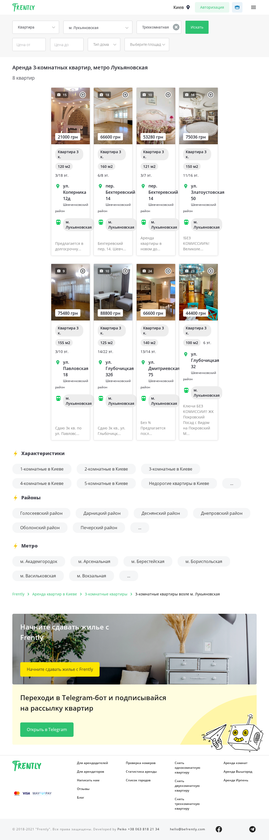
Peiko (122, 829)
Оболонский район (40, 527)
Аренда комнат (235, 763)
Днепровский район (221, 513)
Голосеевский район (41, 513)
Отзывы (83, 789)
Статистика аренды (141, 771)
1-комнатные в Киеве (42, 469)
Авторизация (212, 7)
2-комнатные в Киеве (106, 469)
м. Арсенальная (94, 561)
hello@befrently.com (187, 829)
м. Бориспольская (203, 561)
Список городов (138, 780)
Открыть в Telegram (47, 729)
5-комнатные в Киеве (106, 483)
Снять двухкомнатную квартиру (187, 786)
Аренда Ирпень (236, 780)
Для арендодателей (92, 763)
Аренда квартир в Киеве (54, 594)
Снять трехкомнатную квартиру (187, 804)
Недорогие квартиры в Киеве (179, 483)
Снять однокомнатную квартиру (187, 768)
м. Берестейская (147, 561)
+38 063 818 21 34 (143, 829)
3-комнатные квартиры (106, 594)
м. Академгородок (38, 561)
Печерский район (99, 527)
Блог (80, 797)
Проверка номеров (141, 763)
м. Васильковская (38, 576)
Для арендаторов (90, 771)
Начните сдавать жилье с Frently (60, 669)
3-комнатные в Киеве (170, 469)
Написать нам (88, 780)
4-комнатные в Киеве (42, 483)
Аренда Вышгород (238, 771)
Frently (23, 8)
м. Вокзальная (91, 576)
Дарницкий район (102, 513)
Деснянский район (161, 513)
